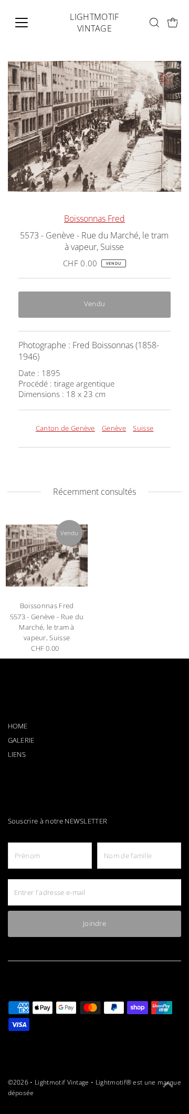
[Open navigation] (28, 22)
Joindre (94, 923)
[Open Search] (154, 22)
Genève (114, 428)
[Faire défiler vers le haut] (168, 1085)
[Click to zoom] (164, 78)
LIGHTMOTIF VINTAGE (94, 22)
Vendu (95, 303)
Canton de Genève (65, 428)
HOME (18, 726)
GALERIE (21, 740)
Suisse (143, 428)
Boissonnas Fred (94, 218)
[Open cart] (172, 23)
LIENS (17, 754)
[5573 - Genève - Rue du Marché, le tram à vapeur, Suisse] (47, 556)
